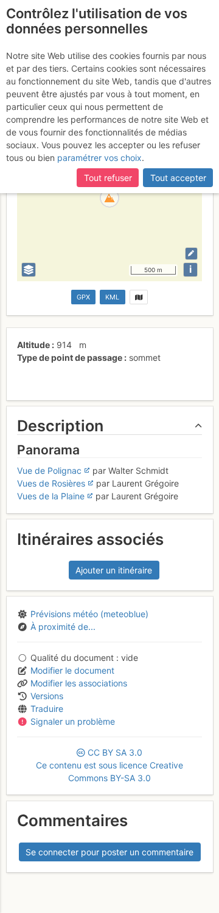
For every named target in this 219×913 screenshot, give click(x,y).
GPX (83, 297)
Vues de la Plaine (51, 496)
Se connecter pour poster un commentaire (109, 852)
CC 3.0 (109, 765)
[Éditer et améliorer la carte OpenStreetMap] (191, 253)
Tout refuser (108, 178)
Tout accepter (178, 178)
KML (112, 297)
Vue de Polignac (49, 470)
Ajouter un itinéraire (113, 570)
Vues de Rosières (51, 483)
